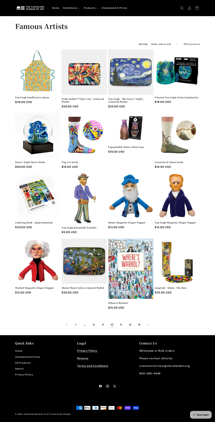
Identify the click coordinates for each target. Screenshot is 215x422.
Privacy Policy (24, 374)
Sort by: (143, 44)
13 (139, 324)
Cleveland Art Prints (27, 356)
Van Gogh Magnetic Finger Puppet (175, 222)
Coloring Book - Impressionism (34, 222)
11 (121, 324)
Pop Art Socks (70, 162)
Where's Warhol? (118, 303)
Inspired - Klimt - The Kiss (170, 288)
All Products (23, 362)
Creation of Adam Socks (169, 162)
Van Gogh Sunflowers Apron (32, 97)
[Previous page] (66, 324)
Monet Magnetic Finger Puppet (126, 222)
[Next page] (148, 324)
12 (130, 324)
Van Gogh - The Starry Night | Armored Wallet (126, 100)
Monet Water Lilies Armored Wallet (83, 288)
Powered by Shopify (60, 414)
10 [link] (112, 324)
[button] (71, 7)
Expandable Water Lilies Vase (126, 147)
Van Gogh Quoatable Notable (79, 227)
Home (18, 350)
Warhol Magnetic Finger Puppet (34, 288)
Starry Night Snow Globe (30, 162)
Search (19, 368)
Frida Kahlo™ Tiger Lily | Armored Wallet (83, 100)
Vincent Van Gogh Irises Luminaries (176, 97)
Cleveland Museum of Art (37, 414)
